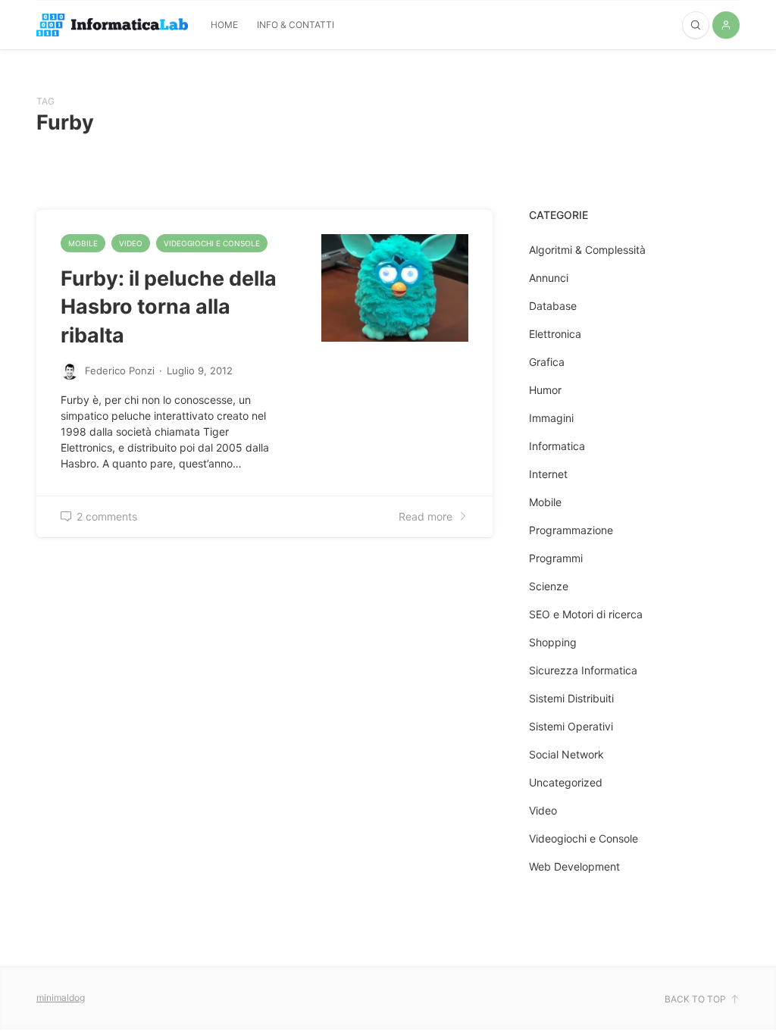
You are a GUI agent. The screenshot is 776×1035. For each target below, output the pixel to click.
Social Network (566, 754)
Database (553, 305)
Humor (545, 389)
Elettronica (555, 333)
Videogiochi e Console (212, 243)
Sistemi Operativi (571, 726)
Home (224, 24)
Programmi (556, 558)
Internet (548, 473)
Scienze (548, 586)
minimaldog (60, 997)
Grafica (547, 361)
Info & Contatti (295, 24)
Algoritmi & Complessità (587, 249)
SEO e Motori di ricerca (586, 614)
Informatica (557, 445)
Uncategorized (565, 782)
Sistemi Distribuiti (571, 698)
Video (130, 243)
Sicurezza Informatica (583, 670)
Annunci (548, 277)
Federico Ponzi (120, 370)
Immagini (551, 417)
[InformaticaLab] (112, 25)
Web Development (574, 866)
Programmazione (571, 530)
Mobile (83, 243)
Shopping (553, 642)
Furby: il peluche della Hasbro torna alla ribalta (169, 307)
